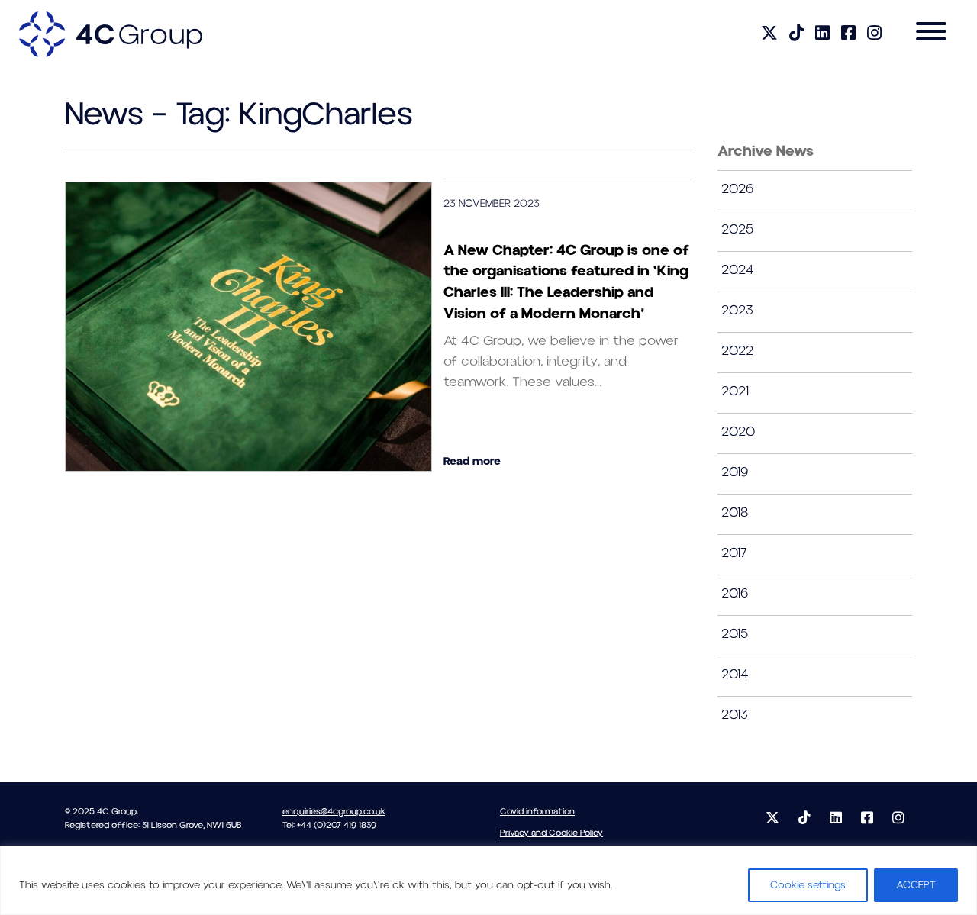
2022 (737, 350)
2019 (734, 472)
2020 (738, 431)
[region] (488, 880)
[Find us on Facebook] (848, 34)
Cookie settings (808, 885)
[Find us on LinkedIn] (822, 34)
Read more (472, 461)
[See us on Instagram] (874, 34)
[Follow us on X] (769, 34)
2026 (737, 188)
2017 (734, 552)
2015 (734, 633)
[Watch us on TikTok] (796, 34)
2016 (734, 593)
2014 (735, 674)
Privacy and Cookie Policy (551, 832)
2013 (734, 714)
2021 (735, 391)
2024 (737, 269)
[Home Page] (110, 33)
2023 (737, 310)
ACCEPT (916, 885)
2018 (734, 512)
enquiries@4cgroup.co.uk (333, 811)
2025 (737, 229)
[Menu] (931, 34)
